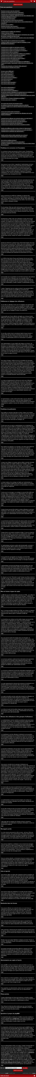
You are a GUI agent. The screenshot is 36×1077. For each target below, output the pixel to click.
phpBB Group (16, 1018)
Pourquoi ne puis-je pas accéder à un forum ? (12, 56)
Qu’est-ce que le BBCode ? (7, 71)
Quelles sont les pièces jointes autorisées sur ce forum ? (14, 135)
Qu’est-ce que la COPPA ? (7, 24)
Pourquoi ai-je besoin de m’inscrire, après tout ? (12, 12)
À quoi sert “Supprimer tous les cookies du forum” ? (13, 27)
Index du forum (5, 1075)
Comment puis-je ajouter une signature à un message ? (14, 50)
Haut (2, 159)
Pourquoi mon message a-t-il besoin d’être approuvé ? (14, 66)
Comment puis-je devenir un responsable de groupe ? (14, 93)
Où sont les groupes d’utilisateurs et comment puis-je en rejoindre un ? (18, 92)
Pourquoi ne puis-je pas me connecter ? (10, 11)
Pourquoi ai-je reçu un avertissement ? (10, 60)
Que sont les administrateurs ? (8, 87)
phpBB (6, 1073)
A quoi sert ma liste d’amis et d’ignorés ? (10, 111)
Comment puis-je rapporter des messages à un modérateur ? (15, 61)
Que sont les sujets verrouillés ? (8, 82)
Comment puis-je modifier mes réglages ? (11, 31)
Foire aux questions (9, 1)
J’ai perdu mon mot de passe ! (8, 18)
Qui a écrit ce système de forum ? (9, 140)
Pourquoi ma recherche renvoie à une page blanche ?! (14, 121)
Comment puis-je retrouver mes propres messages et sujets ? (15, 124)
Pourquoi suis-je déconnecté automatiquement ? (12, 14)
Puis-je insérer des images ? (8, 76)
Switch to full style (18, 4)
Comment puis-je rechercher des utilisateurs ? (12, 123)
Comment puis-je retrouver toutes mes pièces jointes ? (14, 136)
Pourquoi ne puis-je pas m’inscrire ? (9, 26)
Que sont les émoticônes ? (7, 74)
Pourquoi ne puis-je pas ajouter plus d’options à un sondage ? (16, 53)
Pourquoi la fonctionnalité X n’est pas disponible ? (13, 142)
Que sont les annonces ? (7, 79)
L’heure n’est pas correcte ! (7, 33)
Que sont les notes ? (6, 80)
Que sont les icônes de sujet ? (8, 83)
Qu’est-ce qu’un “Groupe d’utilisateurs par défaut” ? (13, 98)
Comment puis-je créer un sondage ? (10, 52)
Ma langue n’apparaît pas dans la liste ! (10, 36)
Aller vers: (2, 1068)
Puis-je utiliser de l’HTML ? (7, 72)
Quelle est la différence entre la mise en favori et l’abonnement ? (16, 128)
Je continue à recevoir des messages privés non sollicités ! (15, 105)
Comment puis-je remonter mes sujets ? (10, 67)
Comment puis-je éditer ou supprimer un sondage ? (13, 55)
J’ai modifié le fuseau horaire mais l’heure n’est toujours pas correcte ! (17, 34)
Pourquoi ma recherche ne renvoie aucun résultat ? (13, 120)
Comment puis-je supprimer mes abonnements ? (12, 131)
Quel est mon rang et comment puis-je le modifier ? (13, 40)
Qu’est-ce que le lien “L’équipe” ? (9, 99)
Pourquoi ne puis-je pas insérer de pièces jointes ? (13, 58)
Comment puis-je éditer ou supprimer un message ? (13, 49)
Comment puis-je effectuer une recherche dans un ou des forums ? (17, 118)
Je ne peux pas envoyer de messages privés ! (12, 103)
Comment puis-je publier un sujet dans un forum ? (13, 47)
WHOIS (19, 1049)
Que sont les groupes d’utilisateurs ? (9, 90)
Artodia (34, 1073)
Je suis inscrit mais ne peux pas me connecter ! (12, 20)
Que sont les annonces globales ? (9, 77)
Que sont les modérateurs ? (7, 89)
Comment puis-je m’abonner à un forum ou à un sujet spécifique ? (16, 130)
